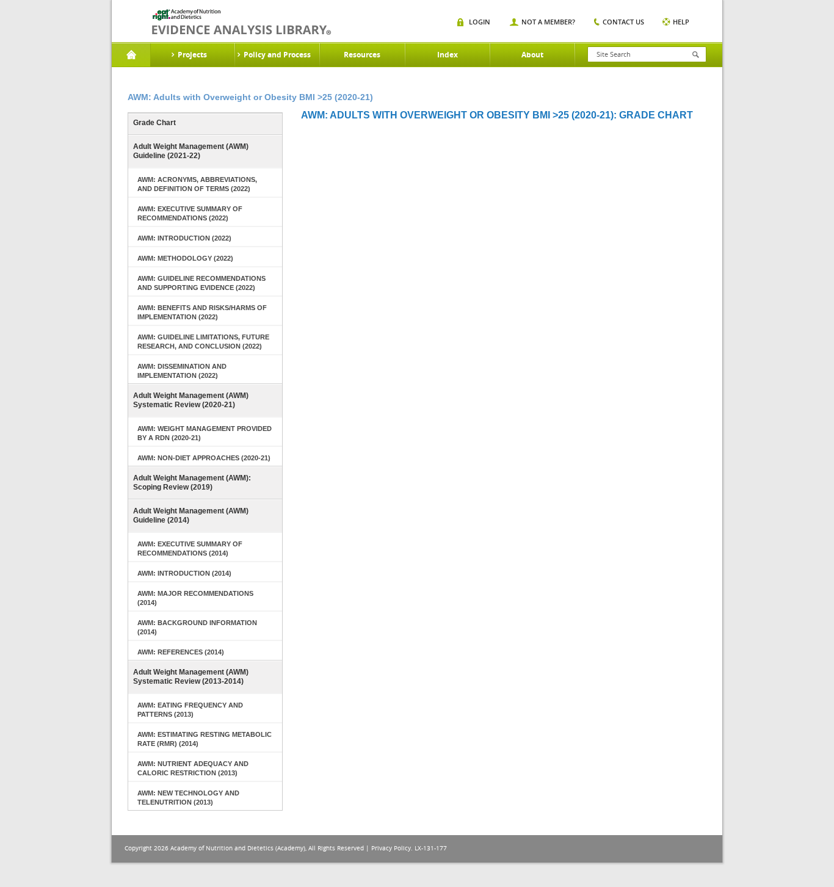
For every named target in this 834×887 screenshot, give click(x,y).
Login (479, 21)
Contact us (623, 21)
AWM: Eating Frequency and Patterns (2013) (190, 709)
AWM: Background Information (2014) (197, 627)
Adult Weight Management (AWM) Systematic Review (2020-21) (190, 400)
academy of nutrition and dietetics (241, 22)
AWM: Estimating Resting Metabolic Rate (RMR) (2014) (204, 739)
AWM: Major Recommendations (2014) (195, 598)
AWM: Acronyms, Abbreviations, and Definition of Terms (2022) (197, 184)
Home (131, 55)
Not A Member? (548, 21)
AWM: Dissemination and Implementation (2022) (182, 371)
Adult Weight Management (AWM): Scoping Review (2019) (192, 482)
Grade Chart (154, 122)
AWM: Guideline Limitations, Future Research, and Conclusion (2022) (203, 341)
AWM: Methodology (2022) (185, 258)
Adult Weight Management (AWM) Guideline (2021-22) (190, 151)
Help (681, 21)
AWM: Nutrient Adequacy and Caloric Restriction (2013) (192, 768)
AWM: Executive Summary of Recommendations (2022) (189, 213)
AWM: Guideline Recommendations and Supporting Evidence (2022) (201, 283)
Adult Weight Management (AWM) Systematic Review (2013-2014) (190, 677)
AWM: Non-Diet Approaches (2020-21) (203, 458)
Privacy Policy (391, 848)
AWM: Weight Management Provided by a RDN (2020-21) (204, 433)
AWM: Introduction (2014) (184, 573)
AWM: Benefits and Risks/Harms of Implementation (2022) (202, 312)
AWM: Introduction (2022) (184, 238)
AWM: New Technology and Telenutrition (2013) (188, 797)
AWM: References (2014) (180, 652)
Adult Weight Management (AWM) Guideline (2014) (190, 515)
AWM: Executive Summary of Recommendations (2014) (189, 548)
